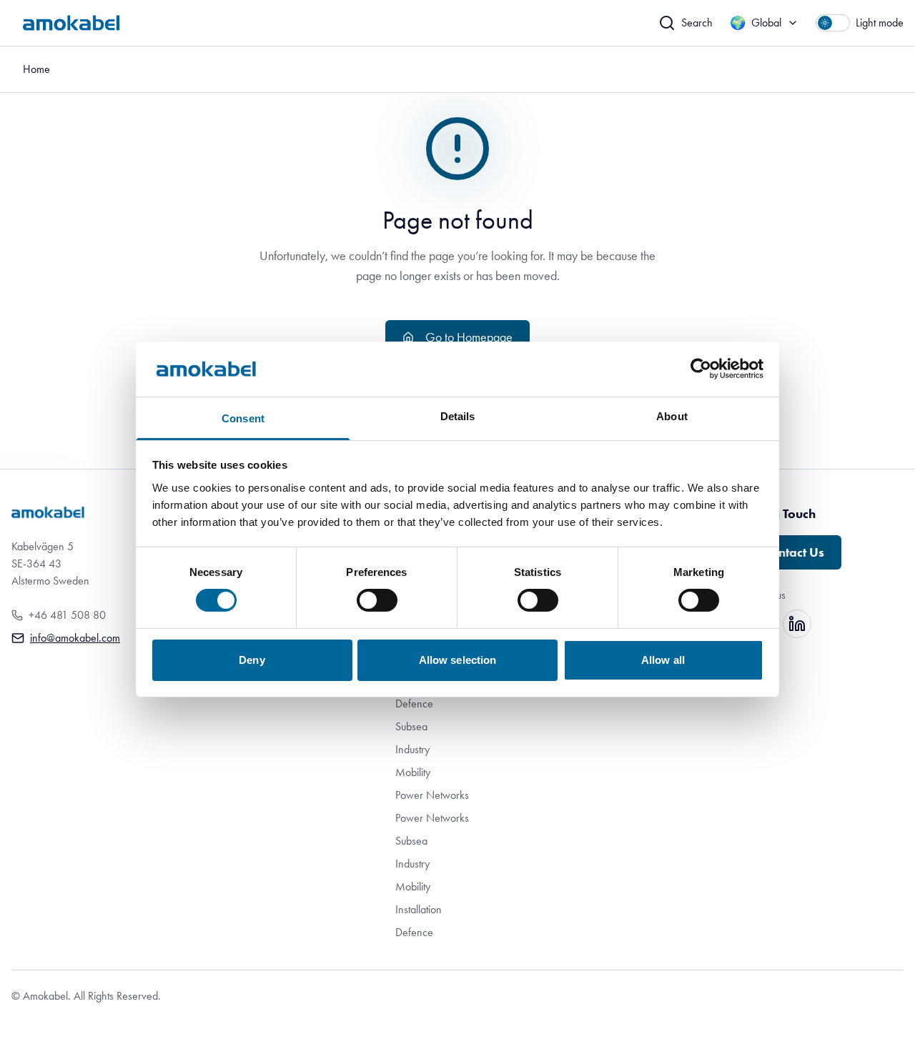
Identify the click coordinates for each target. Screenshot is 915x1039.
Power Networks (432, 795)
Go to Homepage (469, 337)
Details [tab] (457, 416)
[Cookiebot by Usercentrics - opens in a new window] (700, 368)
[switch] (377, 600)
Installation (418, 909)
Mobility (412, 772)
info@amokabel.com (75, 638)
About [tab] (672, 416)
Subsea (411, 726)
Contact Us (793, 552)
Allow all (663, 660)
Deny (251, 660)
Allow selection (458, 660)
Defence (414, 703)
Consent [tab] (243, 418)
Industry (412, 749)
